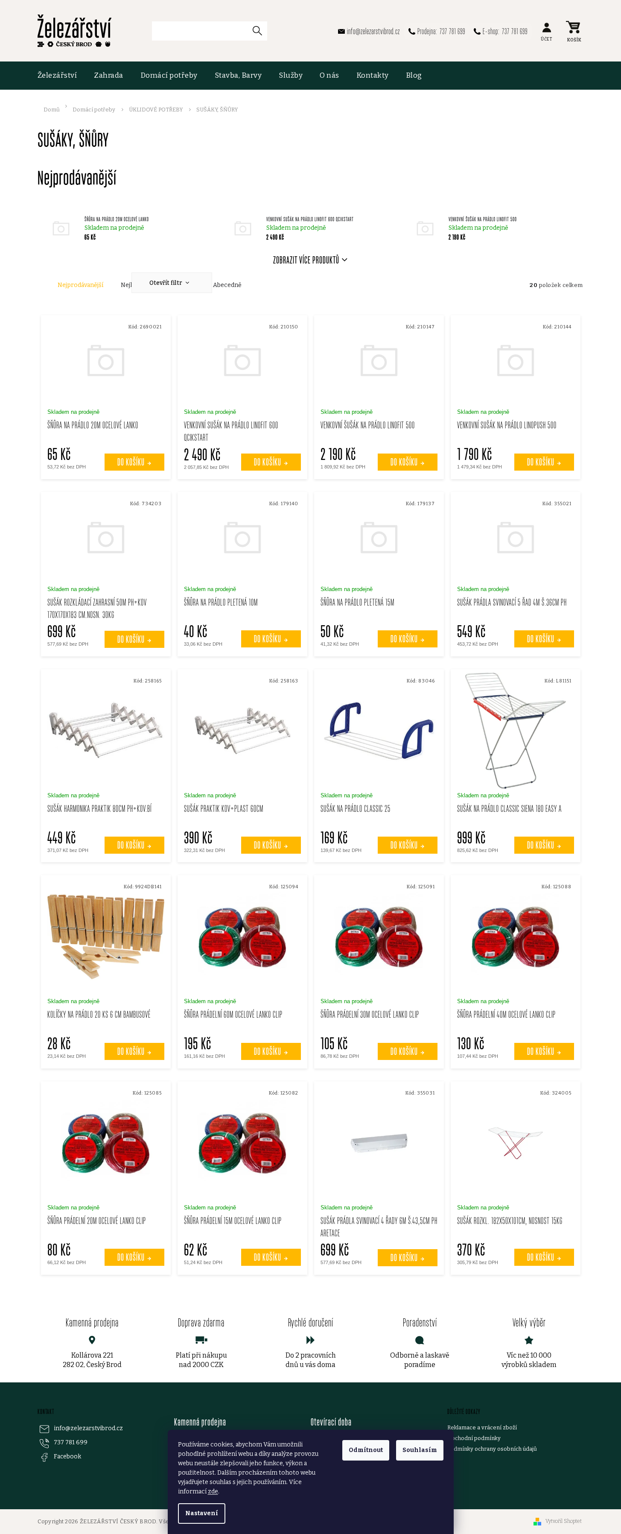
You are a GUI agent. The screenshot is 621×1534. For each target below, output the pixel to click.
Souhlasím (419, 1450)
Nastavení (201, 1513)
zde (213, 1491)
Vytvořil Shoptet (563, 1521)
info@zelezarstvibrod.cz (88, 1428)
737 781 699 (70, 1442)
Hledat (260, 30)
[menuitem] (62, 75)
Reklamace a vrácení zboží (482, 1427)
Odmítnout (366, 1450)
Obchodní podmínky (474, 1438)
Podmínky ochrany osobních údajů (492, 1449)
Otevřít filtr (166, 283)
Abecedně (227, 285)
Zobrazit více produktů (306, 260)
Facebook (67, 1456)
